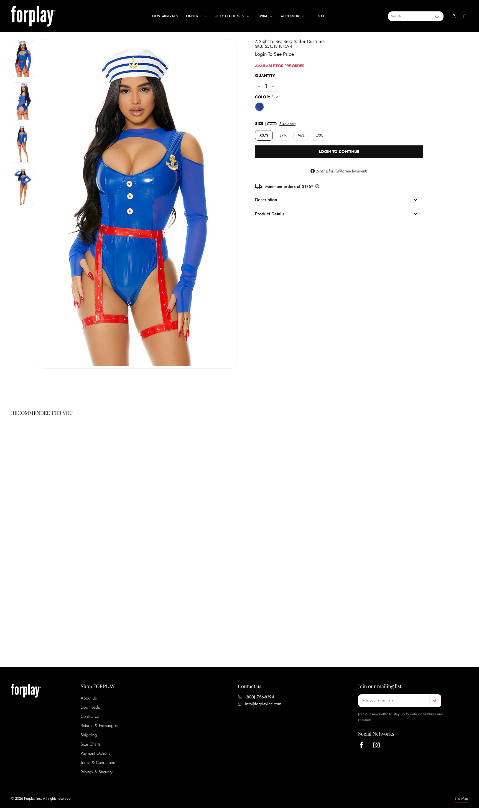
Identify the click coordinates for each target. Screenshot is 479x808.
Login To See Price (34, 629)
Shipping (89, 735)
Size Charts (90, 744)
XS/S (263, 135)
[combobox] (416, 16)
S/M (283, 135)
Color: (266, 97)
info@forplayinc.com (263, 704)
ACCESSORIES (293, 16)
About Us (89, 698)
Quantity (265, 75)
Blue (259, 106)
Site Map (461, 798)
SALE (322, 16)
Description (266, 199)
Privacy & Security (97, 772)
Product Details (269, 214)
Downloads (90, 707)
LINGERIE (194, 16)
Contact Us (90, 716)
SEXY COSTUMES (230, 16)
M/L (301, 135)
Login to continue (339, 151)
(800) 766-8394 (259, 697)
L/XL (319, 135)
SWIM (263, 16)
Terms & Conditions (98, 762)
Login (261, 54)
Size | (275, 124)
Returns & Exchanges (99, 726)
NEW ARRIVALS (165, 16)
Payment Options (95, 753)
